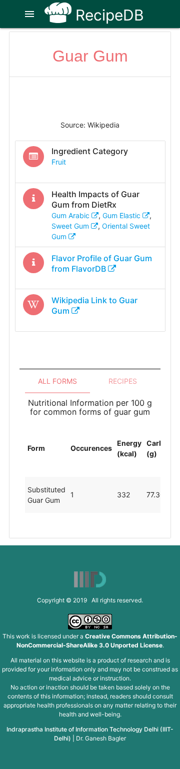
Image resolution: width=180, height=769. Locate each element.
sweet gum (71, 226)
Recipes (122, 381)
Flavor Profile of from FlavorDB (102, 263)
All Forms (57, 381)
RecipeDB (108, 15)
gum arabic (72, 215)
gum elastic (122, 215)
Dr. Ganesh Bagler (101, 738)
